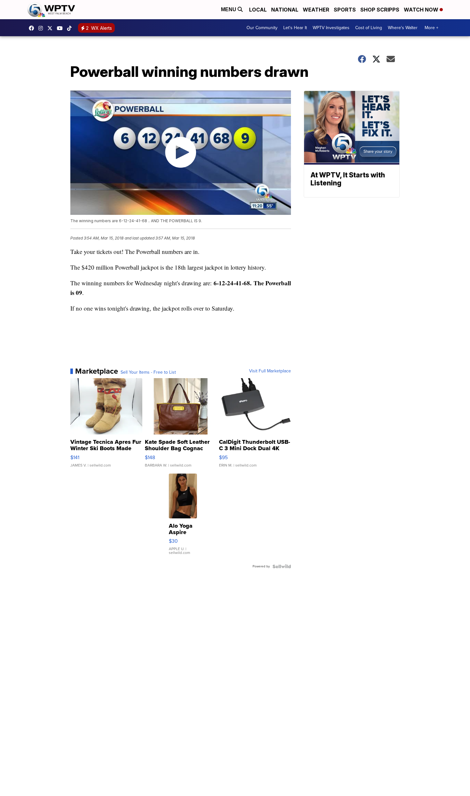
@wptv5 (71, 28)
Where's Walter (403, 27)
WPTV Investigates (331, 27)
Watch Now (422, 9)
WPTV (51, 28)
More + (431, 27)
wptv (42, 28)
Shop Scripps (379, 9)
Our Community (262, 27)
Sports (345, 9)
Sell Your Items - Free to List (148, 372)
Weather (316, 9)
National (284, 9)
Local (258, 9)
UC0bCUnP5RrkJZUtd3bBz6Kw (61, 28)
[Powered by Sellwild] (281, 566)
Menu (229, 9)
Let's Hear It (295, 27)
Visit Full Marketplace (270, 371)
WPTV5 (33, 28)
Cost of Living (368, 27)
